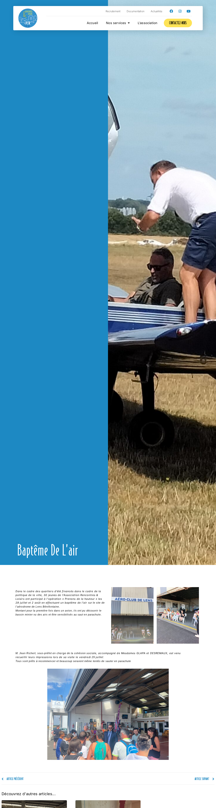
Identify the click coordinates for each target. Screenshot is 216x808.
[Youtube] (188, 11)
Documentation (135, 11)
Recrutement (113, 11)
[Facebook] (171, 11)
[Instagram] (179, 11)
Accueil (92, 23)
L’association (147, 23)
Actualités (156, 11)
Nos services (116, 23)
